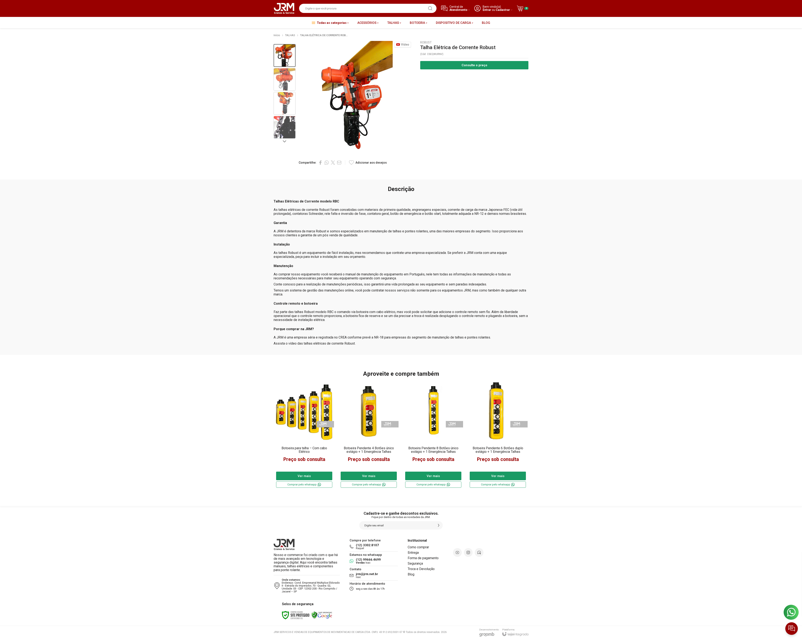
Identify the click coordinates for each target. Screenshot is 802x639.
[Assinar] (438, 525)
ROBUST (426, 42)
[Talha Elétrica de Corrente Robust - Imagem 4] (284, 127)
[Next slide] (285, 141)
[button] (285, 55)
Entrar (487, 9)
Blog (411, 574)
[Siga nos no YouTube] (457, 552)
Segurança (415, 563)
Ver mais (304, 476)
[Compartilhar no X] (333, 162)
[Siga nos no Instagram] (468, 552)
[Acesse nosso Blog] (479, 552)
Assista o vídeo (285, 343)
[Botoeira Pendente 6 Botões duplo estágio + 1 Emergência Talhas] (497, 435)
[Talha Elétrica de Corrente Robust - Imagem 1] (284, 55)
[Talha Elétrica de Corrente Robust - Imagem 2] (284, 79)
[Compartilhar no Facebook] (320, 162)
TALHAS (290, 35)
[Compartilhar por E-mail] (339, 162)
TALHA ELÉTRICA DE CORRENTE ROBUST (325, 35)
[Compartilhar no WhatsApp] (327, 162)
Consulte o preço (474, 65)
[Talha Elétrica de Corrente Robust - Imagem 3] (284, 103)
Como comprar (418, 547)
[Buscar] (430, 8)
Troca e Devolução (421, 569)
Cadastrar (503, 9)
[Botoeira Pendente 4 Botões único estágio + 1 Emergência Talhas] (368, 435)
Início (277, 35)
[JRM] (284, 8)
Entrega (413, 553)
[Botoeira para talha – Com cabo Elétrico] (304, 435)
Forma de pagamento (423, 558)
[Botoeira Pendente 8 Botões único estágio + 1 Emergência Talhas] (433, 435)
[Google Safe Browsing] (321, 615)
